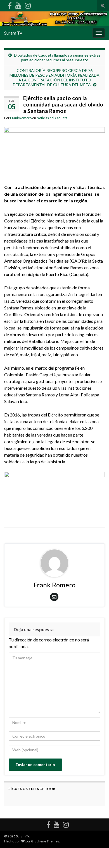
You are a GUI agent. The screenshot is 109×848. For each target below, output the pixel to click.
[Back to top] (96, 835)
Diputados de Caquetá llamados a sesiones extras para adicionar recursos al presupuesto (57, 57)
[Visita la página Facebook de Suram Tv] (10, 5)
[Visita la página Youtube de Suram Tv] (18, 5)
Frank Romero (21, 118)
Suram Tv (13, 32)
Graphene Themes (45, 841)
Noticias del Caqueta (52, 118)
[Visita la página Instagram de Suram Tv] (28, 5)
